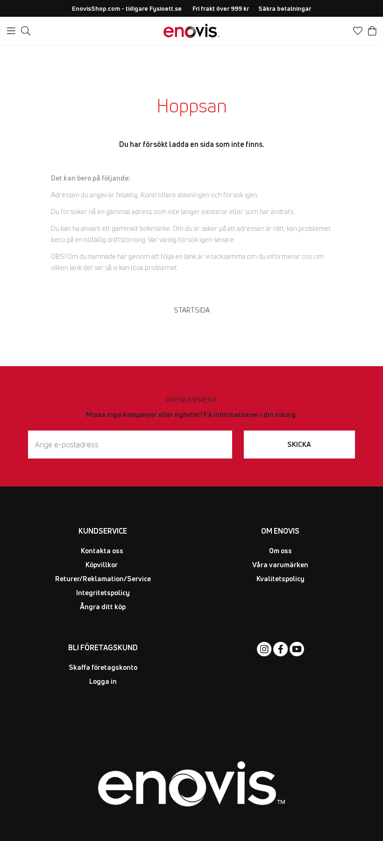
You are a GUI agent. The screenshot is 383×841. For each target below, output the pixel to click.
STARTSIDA (192, 310)
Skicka (299, 444)
